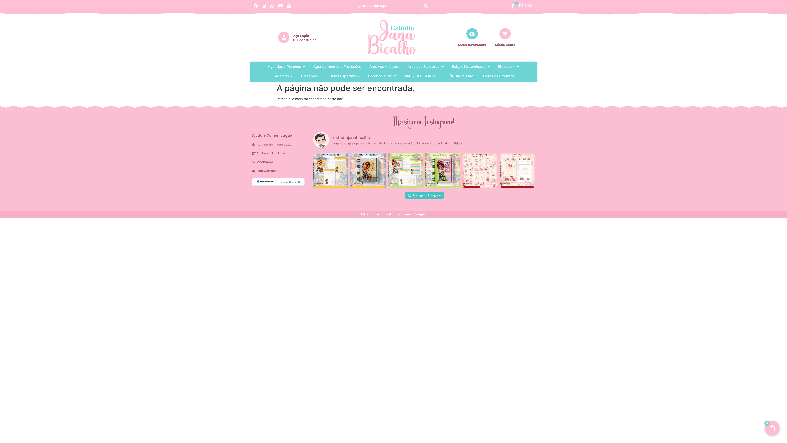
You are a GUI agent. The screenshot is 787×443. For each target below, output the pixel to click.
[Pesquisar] (426, 5)
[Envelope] (280, 5)
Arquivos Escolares (423, 67)
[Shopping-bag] (288, 5)
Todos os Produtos (498, 76)
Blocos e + (506, 67)
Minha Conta (505, 45)
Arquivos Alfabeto (384, 67)
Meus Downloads (472, 45)
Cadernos (281, 76)
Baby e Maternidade (469, 67)
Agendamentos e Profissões (337, 67)
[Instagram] (263, 5)
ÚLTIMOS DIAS (461, 76)
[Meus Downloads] (472, 33)
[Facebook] (255, 5)
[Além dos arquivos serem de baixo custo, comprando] (330, 170)
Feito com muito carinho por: (393, 214)
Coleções (309, 76)
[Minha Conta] (505, 33)
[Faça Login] (283, 37)
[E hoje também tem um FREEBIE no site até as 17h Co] (479, 170)
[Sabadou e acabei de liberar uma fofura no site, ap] (367, 170)
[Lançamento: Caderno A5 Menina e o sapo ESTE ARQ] (442, 170)
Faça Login (300, 36)
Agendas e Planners (284, 67)
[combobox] (387, 5)
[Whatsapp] (272, 5)
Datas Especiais (342, 76)
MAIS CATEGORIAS (421, 76)
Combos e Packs (382, 76)
